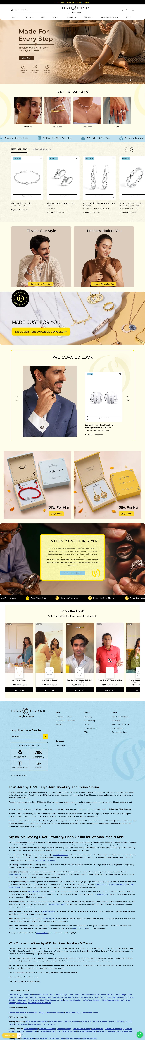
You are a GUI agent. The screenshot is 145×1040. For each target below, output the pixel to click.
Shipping (116, 721)
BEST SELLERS (19, 149)
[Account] (121, 9)
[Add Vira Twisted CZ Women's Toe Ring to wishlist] (77, 158)
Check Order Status (120, 717)
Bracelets (71, 721)
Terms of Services (119, 732)
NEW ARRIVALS (42, 149)
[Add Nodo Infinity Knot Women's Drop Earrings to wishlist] (113, 158)
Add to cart (19, 690)
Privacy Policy (117, 728)
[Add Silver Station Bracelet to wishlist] (41, 158)
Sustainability (89, 721)
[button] (126, 80)
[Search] (11, 10)
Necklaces (60, 721)
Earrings (59, 717)
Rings (69, 717)
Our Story (88, 717)
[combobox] (33, 9)
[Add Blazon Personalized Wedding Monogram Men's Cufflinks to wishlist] (120, 374)
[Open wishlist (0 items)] (127, 10)
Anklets (59, 724)
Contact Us (61, 745)
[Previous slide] (17, 398)
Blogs (86, 724)
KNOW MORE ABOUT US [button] (72, 573)
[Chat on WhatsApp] (140, 1034)
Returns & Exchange (120, 724)
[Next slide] (128, 398)
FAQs (86, 732)
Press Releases (90, 728)
